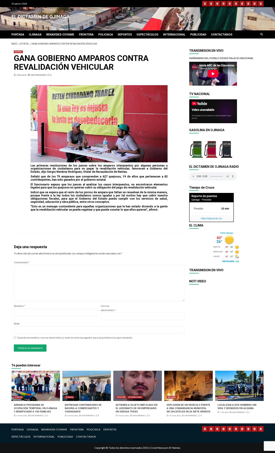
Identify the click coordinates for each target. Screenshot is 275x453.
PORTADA (17, 34)
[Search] (262, 34)
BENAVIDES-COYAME (60, 34)
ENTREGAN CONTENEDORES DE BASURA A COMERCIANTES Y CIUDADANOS (83, 408)
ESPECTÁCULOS (147, 34)
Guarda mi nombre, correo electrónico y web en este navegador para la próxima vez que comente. (75, 337)
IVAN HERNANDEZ (38, 75)
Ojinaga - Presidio (201, 199)
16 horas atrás (175, 416)
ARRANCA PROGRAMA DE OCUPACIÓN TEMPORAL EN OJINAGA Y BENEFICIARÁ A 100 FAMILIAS (35, 408)
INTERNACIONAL (174, 34)
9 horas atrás (123, 416)
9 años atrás (22, 75)
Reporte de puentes (204, 196)
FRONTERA (86, 34)
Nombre (19, 305)
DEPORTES (125, 34)
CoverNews (157, 447)
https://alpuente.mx (211, 218)
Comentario (22, 262)
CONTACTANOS (221, 34)
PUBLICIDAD (198, 34)
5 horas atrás (21, 416)
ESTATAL (18, 52)
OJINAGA (35, 34)
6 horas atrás (72, 416)
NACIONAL (172, 397)
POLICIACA (105, 34)
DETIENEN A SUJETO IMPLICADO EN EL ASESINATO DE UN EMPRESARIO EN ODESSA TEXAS (136, 408)
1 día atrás (224, 412)
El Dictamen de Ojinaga (40, 16)
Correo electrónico (108, 307)
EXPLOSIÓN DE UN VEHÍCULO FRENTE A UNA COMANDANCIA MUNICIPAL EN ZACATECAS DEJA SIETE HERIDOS (188, 408)
